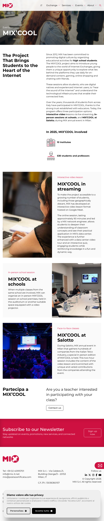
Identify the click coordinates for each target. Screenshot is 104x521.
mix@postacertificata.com (17, 477)
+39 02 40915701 (15, 471)
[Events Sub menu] (84, 5)
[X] (89, 475)
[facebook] (96, 475)
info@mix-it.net (11, 474)
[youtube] (100, 475)
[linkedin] (86, 475)
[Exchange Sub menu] (59, 5)
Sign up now (92, 433)
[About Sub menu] (96, 5)
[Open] (100, 5)
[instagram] (93, 475)
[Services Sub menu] (72, 5)
